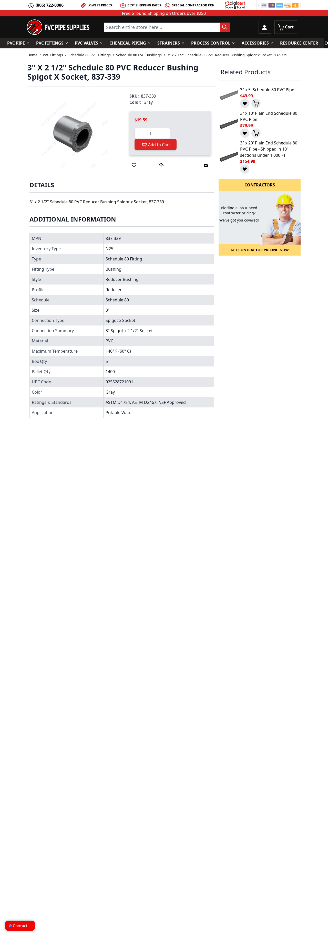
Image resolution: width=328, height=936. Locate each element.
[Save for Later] (134, 165)
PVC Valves (86, 43)
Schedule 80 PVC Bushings (139, 54)
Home (32, 54)
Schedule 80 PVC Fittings (89, 54)
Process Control (210, 43)
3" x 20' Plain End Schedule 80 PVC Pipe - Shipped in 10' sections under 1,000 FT (268, 149)
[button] (73, 133)
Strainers (168, 43)
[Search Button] (225, 27)
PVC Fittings (50, 43)
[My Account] (265, 27)
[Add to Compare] (161, 165)
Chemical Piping (127, 43)
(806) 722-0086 (50, 5)
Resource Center (299, 43)
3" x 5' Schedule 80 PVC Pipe (267, 89)
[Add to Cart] (256, 103)
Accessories (255, 43)
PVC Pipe (16, 43)
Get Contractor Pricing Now (260, 249)
